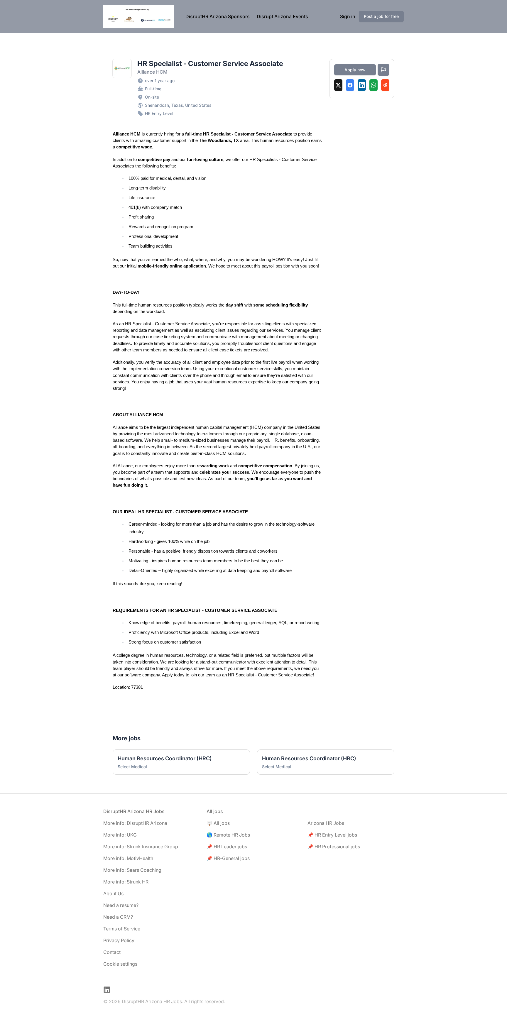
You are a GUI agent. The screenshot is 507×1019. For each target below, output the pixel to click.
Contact (112, 952)
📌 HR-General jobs (228, 858)
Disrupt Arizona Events (282, 16)
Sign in (347, 16)
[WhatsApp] (373, 85)
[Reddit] (385, 85)
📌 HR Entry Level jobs (332, 835)
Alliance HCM (152, 72)
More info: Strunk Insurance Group (140, 846)
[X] (338, 85)
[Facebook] (350, 85)
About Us (113, 893)
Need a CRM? (118, 917)
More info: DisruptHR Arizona (135, 823)
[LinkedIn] (362, 85)
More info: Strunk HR (125, 882)
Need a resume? (120, 905)
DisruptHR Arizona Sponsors (217, 16)
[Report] (383, 70)
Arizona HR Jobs (325, 823)
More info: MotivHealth (128, 858)
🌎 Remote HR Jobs (228, 835)
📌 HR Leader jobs (227, 846)
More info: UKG (120, 835)
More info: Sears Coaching (132, 870)
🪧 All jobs (218, 823)
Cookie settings (120, 964)
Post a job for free (381, 16)
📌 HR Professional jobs (333, 846)
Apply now (355, 69)
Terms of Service (121, 929)
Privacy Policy (118, 940)
